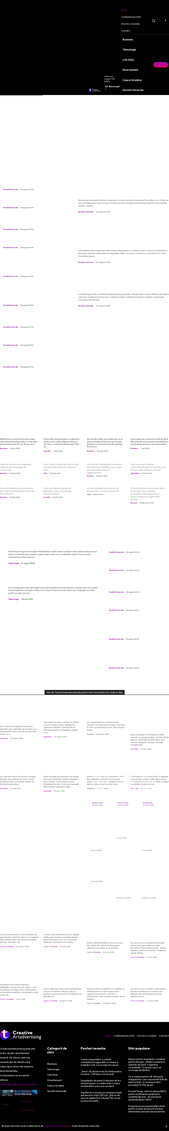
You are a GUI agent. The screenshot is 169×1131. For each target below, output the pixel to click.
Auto (45, 473)
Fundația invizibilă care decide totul (61, 928)
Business (4, 448)
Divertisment (97, 803)
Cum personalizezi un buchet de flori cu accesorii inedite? (101, 782)
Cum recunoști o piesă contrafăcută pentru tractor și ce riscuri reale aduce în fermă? (148, 467)
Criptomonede (27, 1110)
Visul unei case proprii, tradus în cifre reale (17, 928)
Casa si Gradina (7, 946)
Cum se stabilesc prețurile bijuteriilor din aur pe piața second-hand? (57, 491)
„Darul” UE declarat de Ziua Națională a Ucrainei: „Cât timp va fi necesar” (122, 280)
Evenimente (148, 803)
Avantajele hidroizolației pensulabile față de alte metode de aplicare (19, 976)
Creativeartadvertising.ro (57, 1125)
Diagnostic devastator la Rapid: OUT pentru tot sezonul (34, 339)
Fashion (90, 734)
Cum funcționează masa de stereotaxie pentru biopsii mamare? (18, 717)
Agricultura (135, 473)
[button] (153, 21)
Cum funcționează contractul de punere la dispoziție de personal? (105, 431)
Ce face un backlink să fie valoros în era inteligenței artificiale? (150, 431)
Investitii (47, 451)
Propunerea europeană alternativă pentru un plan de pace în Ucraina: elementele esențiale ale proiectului (146, 1109)
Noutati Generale (10, 189)
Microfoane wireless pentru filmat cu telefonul (51, 541)
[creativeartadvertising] (94, 90)
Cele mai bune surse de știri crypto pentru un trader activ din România (63, 431)
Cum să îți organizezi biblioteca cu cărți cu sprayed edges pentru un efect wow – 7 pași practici (150, 721)
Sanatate (4, 738)
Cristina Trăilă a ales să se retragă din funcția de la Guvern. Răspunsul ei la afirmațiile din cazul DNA (29, 221)
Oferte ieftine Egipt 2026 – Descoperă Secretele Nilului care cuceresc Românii (151, 831)
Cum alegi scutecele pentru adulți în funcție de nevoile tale (126, 825)
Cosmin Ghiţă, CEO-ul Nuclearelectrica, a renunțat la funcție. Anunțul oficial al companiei (31, 319)
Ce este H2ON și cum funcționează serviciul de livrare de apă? (19, 431)
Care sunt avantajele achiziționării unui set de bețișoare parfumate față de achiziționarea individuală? (152, 877)
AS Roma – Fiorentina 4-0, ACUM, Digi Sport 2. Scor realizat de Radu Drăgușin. (122, 186)
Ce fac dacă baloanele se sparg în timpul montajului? (100, 868)
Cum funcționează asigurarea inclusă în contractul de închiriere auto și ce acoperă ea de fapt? (127, 877)
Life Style (134, 749)
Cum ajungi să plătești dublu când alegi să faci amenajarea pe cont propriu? (61, 978)
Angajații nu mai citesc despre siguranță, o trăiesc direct (46, 577)
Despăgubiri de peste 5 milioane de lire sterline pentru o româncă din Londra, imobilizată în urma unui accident (101, 1083)
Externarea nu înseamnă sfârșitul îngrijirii (62, 715)
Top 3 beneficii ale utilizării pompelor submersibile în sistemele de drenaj (150, 978)
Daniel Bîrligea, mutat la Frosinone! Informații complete (27, 241)
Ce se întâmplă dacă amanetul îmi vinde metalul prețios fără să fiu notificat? (17, 491)
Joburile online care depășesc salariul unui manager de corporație (15, 467)
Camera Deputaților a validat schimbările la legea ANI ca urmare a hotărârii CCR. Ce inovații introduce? (123, 233)
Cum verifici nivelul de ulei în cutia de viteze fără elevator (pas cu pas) (61, 467)
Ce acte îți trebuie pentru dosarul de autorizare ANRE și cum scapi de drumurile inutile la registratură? (104, 468)
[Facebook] (165, 21)
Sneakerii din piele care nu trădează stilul (105, 715)
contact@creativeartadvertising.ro (19, 1084)
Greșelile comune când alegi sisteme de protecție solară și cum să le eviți (148, 932)
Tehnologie (13, 563)
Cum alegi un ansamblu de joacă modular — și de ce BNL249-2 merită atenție (126, 777)
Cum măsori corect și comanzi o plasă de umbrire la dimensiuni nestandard (103, 932)
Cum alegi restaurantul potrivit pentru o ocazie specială (152, 782)
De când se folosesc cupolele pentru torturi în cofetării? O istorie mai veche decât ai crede (106, 978)
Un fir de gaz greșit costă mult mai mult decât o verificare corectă (63, 768)
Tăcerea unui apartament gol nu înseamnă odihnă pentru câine (33, 202)
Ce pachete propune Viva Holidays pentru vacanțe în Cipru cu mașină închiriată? (101, 831)
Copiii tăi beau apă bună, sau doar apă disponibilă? (19, 768)
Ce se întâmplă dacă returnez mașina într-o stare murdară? (103, 489)
